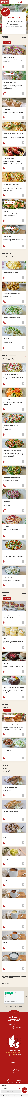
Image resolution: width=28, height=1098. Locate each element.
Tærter (5, 983)
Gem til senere (22, 1096)
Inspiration (14, 1062)
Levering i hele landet (14, 1050)
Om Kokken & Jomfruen (14, 1064)
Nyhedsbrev (14, 1068)
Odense (17, 1056)
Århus (10, 1056)
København (18, 1054)
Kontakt (14, 1066)
